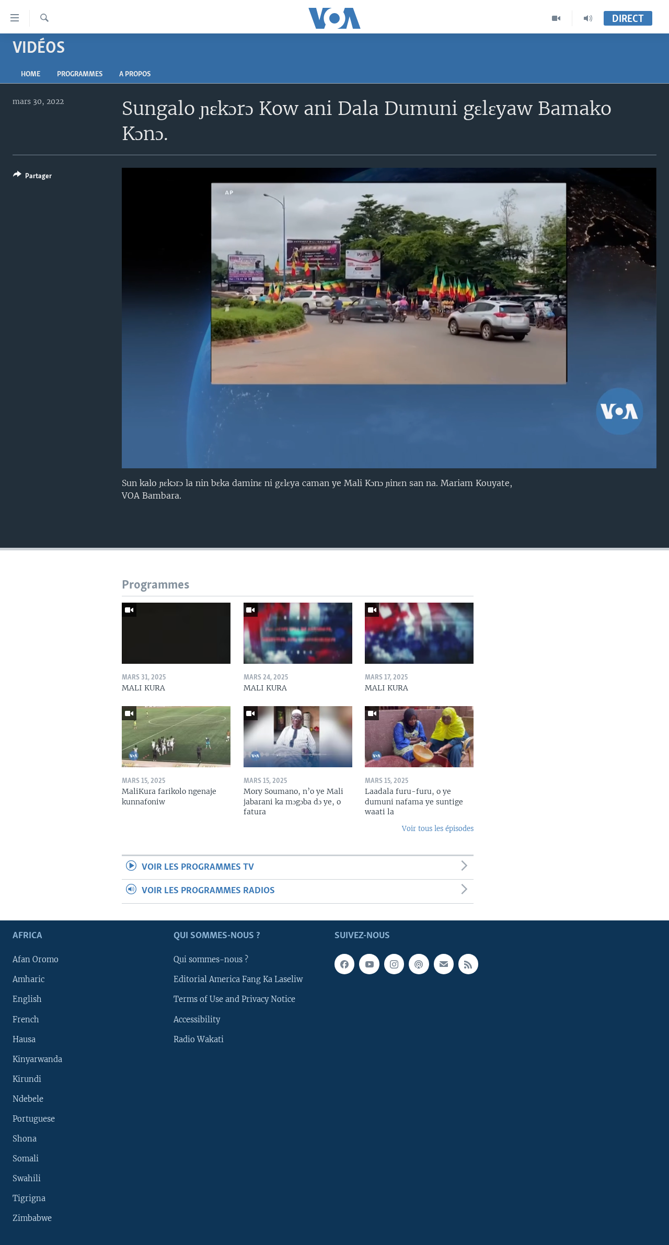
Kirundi (27, 1078)
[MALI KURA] (176, 633)
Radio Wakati (199, 1039)
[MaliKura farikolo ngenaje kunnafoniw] (176, 736)
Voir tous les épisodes (438, 828)
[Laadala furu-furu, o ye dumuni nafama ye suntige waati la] (419, 736)
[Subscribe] (444, 964)
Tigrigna (29, 1198)
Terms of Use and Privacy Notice (234, 999)
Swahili (27, 1178)
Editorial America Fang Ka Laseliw (238, 979)
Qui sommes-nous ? (211, 959)
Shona (25, 1139)
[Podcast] (419, 964)
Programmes (79, 74)
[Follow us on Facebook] (344, 964)
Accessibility (197, 1019)
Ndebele (28, 1099)
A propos (135, 74)
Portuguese (34, 1119)
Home (30, 74)
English (27, 999)
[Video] (556, 18)
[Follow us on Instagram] (394, 964)
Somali (26, 1158)
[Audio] (588, 18)
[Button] (32, 178)
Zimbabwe (32, 1218)
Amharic (28, 979)
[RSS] (468, 964)
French (26, 1019)
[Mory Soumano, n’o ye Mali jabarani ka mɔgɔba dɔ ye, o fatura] (298, 736)
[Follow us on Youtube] (369, 964)
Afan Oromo (36, 959)
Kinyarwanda (37, 1059)
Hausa (24, 1039)
